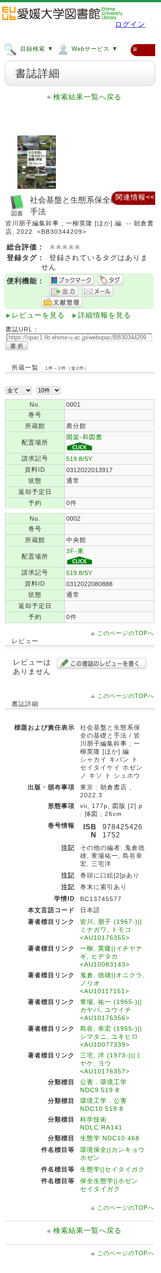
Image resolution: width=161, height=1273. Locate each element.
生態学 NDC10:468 (110, 1138)
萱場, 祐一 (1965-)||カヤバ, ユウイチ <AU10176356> (111, 1009)
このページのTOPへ (125, 633)
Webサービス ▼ (93, 48)
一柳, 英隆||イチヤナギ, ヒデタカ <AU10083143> (111, 956)
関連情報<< (135, 197)
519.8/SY (79, 458)
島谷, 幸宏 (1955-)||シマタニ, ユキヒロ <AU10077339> (111, 1036)
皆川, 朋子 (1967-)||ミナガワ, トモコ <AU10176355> (111, 929)
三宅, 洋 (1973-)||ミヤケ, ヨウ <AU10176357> (111, 1063)
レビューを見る (38, 315)
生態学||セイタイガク (112, 1169)
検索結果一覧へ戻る (87, 97)
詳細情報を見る (104, 315)
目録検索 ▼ (36, 48)
